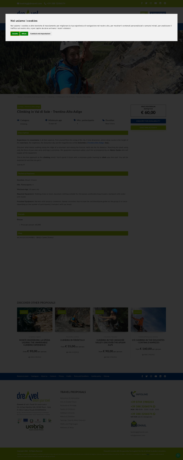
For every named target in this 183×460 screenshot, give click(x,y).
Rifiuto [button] (24, 34)
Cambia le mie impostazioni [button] (40, 34)
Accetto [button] (15, 34)
